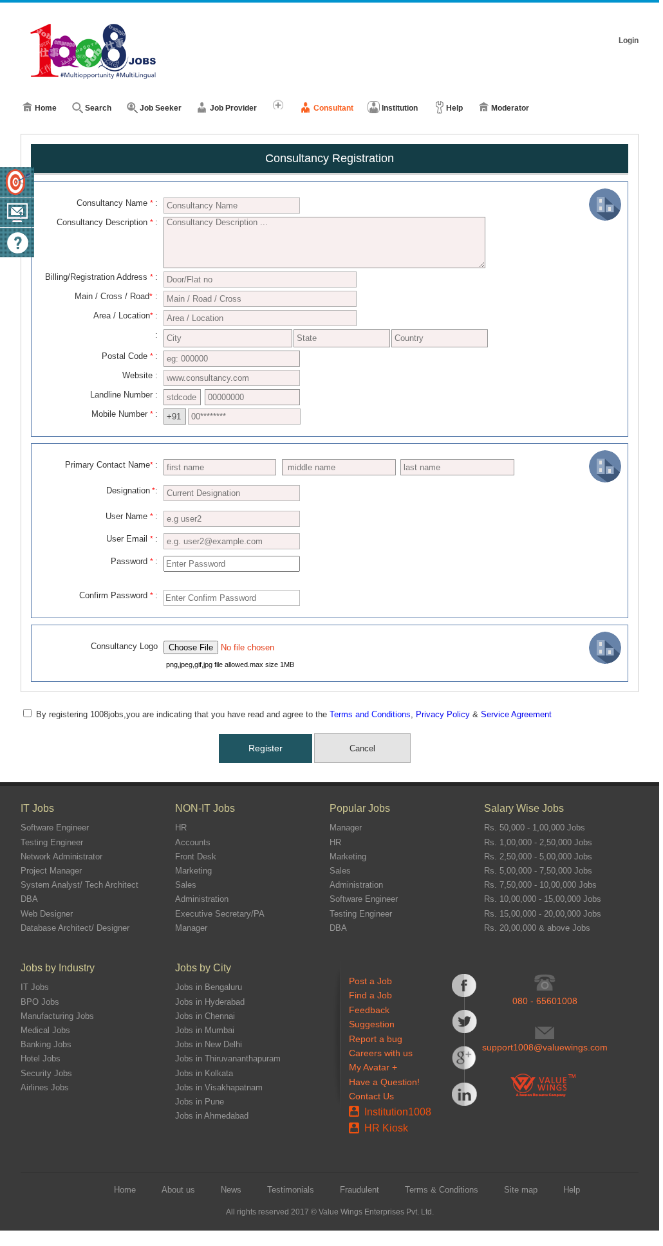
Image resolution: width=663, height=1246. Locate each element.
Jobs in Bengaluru (208, 987)
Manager (191, 928)
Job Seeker (161, 108)
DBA (29, 899)
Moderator (510, 108)
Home (46, 108)
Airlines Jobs (45, 1087)
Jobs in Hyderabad (210, 1002)
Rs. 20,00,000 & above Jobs (537, 928)
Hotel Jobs (41, 1058)
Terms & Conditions (441, 1190)
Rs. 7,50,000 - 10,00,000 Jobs (540, 885)
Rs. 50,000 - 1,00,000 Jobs (534, 827)
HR (181, 827)
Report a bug (375, 1039)
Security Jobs (46, 1073)
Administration (202, 899)
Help (454, 108)
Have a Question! (384, 1082)
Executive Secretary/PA (220, 914)
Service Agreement (516, 714)
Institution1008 (397, 1111)
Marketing (193, 870)
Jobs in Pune (199, 1101)
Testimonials (290, 1190)
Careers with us (381, 1053)
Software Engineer (55, 827)
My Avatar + (373, 1067)
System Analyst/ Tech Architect (79, 885)
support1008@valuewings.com (545, 1047)
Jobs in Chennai (205, 1016)
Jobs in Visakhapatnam (219, 1087)
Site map (520, 1190)
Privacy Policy (443, 714)
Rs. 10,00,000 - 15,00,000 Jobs (542, 899)
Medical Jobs (45, 1030)
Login (629, 40)
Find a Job (370, 995)
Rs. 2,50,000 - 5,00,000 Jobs (538, 856)
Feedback (369, 1010)
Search (98, 108)
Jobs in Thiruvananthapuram (228, 1058)
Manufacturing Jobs (57, 1016)
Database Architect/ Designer (75, 928)
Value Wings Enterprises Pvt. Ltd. (376, 1211)
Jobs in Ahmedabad (211, 1116)
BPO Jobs (40, 1002)
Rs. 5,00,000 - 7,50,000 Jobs (538, 870)
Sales (185, 885)
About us (178, 1190)
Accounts (192, 842)
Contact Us (371, 1096)
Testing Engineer (52, 842)
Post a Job (370, 981)
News (231, 1190)
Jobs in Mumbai (204, 1030)
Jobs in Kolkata (204, 1073)
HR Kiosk (386, 1127)
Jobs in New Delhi (208, 1044)
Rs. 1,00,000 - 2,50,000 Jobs (538, 842)
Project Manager (51, 870)
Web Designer (47, 914)
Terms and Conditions (370, 714)
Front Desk (195, 856)
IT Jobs (35, 987)
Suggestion (372, 1024)
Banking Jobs (46, 1044)
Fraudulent (359, 1190)
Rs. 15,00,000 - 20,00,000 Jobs (542, 914)
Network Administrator (61, 856)
